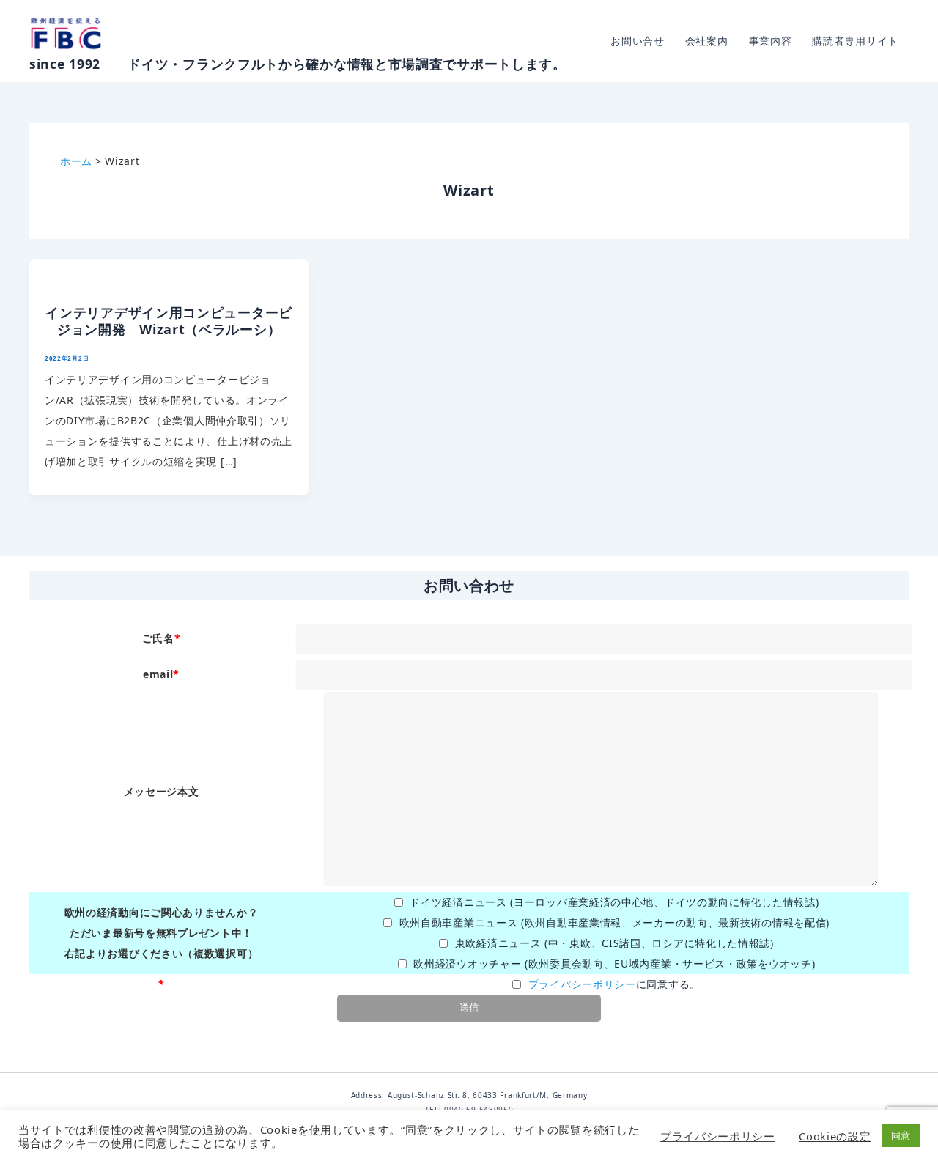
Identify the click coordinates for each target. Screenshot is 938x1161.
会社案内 (706, 41)
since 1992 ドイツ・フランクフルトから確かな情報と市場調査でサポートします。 (297, 64)
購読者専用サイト (855, 41)
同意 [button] (901, 1135)
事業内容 (770, 41)
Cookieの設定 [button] (835, 1136)
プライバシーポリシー (582, 984)
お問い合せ (637, 41)
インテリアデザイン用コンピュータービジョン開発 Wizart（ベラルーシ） (168, 320)
